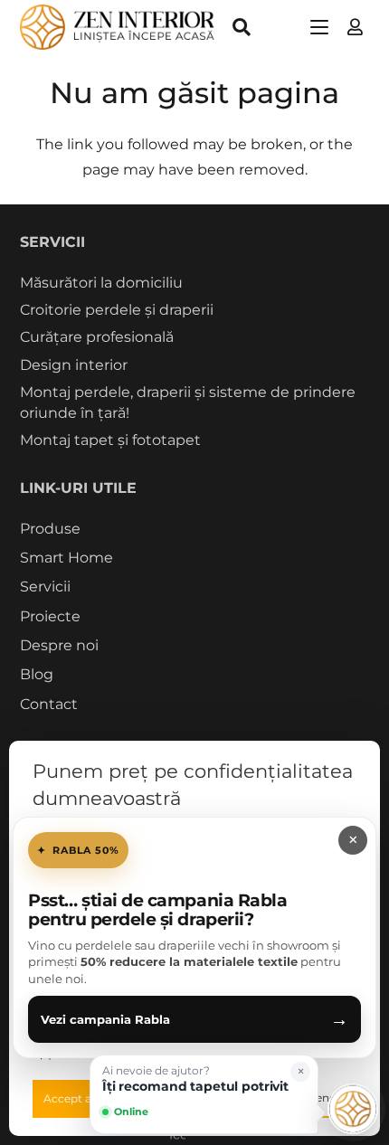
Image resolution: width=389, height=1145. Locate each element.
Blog (36, 674)
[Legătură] (355, 27)
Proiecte (50, 616)
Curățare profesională (97, 336)
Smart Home (66, 557)
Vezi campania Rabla (194, 1019)
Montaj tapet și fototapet (110, 440)
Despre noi (59, 645)
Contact (49, 704)
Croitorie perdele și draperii (116, 309)
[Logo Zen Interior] (118, 27)
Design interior (74, 365)
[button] (241, 27)
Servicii (45, 586)
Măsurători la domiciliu (101, 282)
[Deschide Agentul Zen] (352, 1108)
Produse (50, 528)
